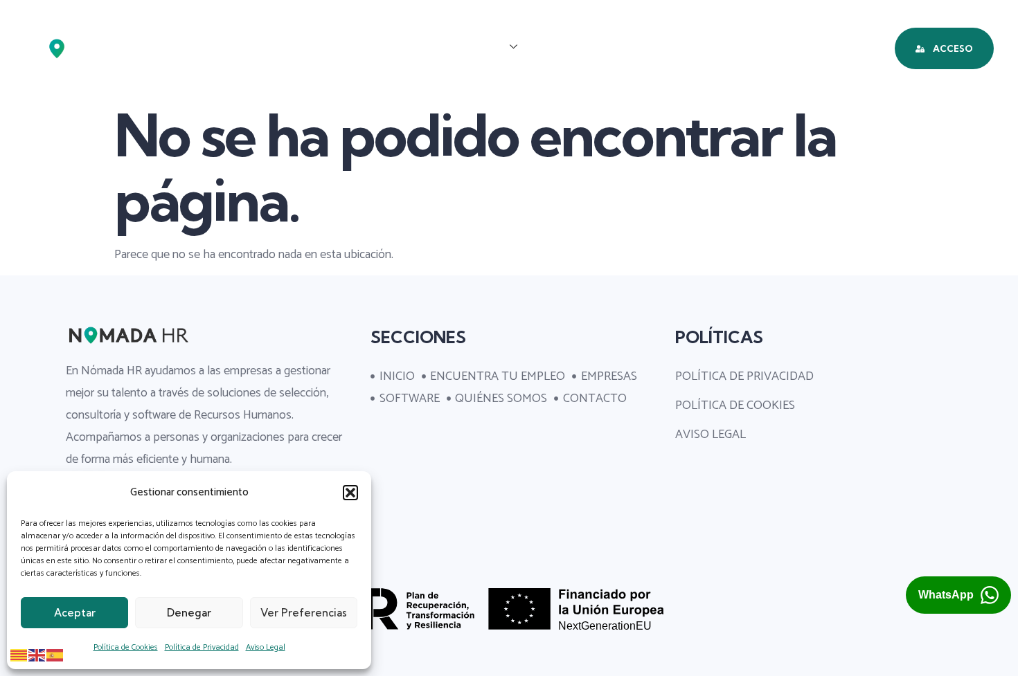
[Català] (19, 654)
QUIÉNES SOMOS (685, 47)
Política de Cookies (125, 647)
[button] (350, 493)
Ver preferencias (303, 612)
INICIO (231, 47)
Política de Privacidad (202, 647)
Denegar (189, 612)
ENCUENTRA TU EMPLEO (346, 47)
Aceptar (75, 612)
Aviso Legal (265, 647)
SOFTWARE (577, 47)
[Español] (55, 654)
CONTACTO (794, 47)
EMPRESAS (473, 47)
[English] (37, 654)
